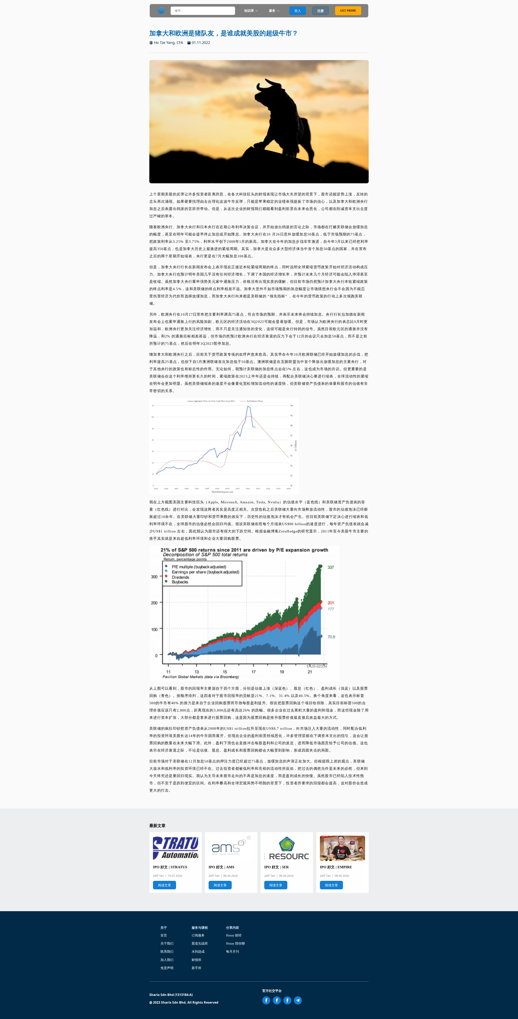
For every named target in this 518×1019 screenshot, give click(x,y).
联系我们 (166, 951)
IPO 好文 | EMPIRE (336, 867)
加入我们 (166, 960)
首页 (163, 935)
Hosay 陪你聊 (235, 943)
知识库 (249, 10)
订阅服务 (198, 935)
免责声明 (166, 968)
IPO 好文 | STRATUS (170, 867)
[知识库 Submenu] (258, 11)
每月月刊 (232, 951)
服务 (272, 10)
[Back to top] (509, 1010)
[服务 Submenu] (279, 11)
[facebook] (266, 1000)
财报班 (196, 960)
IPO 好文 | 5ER (276, 867)
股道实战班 (200, 943)
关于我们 (166, 943)
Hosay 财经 (234, 935)
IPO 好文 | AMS (221, 867)
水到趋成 (198, 951)
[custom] (298, 1000)
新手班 (196, 968)
